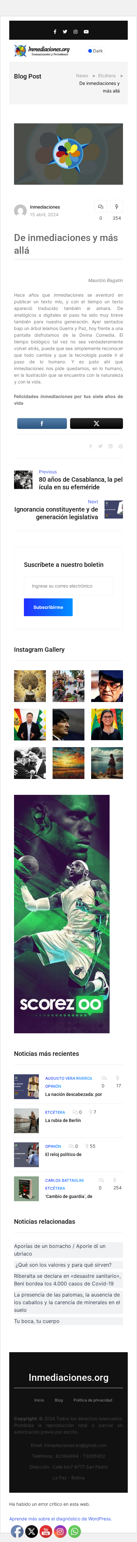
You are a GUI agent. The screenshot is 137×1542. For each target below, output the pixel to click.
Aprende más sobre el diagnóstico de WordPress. (60, 1518)
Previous (48, 471)
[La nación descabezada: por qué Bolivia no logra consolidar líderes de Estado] (26, 1086)
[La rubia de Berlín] (26, 1120)
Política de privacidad (93, 1400)
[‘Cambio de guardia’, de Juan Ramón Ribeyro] (26, 1188)
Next (93, 501)
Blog (59, 1400)
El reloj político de (63, 1154)
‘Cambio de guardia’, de (68, 1196)
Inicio (39, 1400)
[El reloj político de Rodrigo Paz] (26, 1154)
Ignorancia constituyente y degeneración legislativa (56, 513)
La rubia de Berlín (63, 1120)
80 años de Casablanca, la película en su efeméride (81, 483)
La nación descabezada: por (73, 1094)
